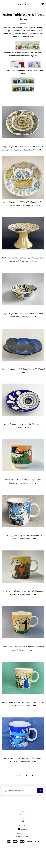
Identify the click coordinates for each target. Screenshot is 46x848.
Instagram (24, 829)
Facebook (24, 826)
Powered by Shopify (23, 836)
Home (23, 818)
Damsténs (23, 4)
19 (32, 776)
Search (23, 812)
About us (23, 815)
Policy (23, 821)
